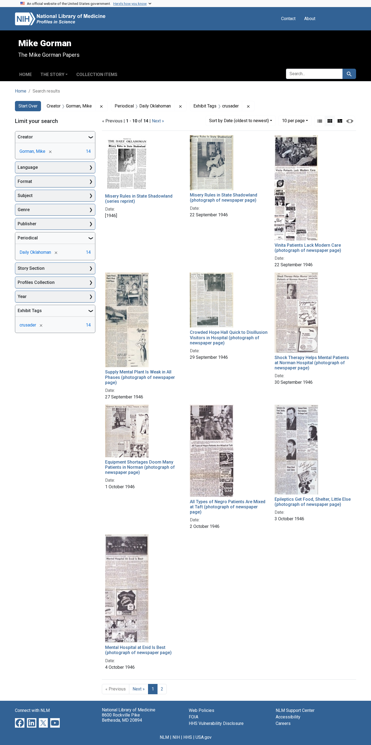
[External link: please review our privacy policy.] (19, 722)
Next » (158, 120)
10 (293, 120)
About (309, 18)
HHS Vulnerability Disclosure (216, 723)
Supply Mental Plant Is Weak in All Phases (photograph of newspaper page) (140, 377)
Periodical (28, 237)
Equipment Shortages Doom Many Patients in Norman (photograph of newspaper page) (140, 467)
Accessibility (288, 716)
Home (25, 74)
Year (22, 296)
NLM (164, 737)
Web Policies (201, 710)
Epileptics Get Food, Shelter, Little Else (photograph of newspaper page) (313, 502)
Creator (25, 137)
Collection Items (96, 74)
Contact (288, 18)
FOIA (193, 716)
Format (25, 181)
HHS (187, 737)
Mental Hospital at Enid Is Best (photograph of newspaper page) (138, 650)
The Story (52, 74)
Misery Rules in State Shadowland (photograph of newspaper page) (223, 197)
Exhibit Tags (30, 310)
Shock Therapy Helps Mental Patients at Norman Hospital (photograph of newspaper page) (312, 362)
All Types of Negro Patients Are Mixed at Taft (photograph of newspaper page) (227, 507)
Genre (24, 209)
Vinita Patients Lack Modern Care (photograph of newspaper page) (308, 248)
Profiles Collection (36, 282)
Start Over (27, 106)
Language (28, 167)
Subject (25, 195)
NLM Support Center (295, 710)
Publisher (27, 223)
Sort (239, 120)
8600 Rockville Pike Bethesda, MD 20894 (122, 717)
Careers (283, 723)
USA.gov (204, 737)
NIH (176, 737)
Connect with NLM (32, 710)
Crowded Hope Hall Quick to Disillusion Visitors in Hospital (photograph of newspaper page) (229, 337)
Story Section (31, 268)
